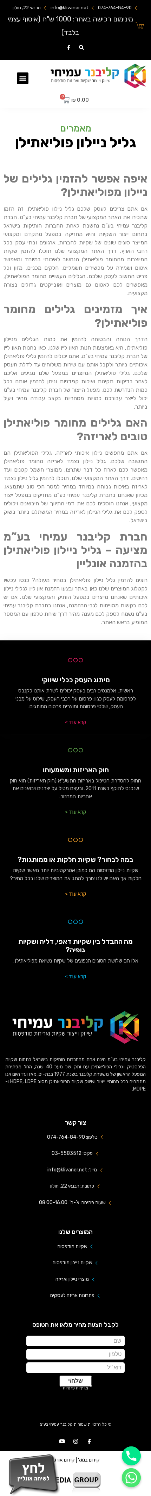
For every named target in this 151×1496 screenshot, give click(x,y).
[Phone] (131, 1455)
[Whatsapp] (131, 1477)
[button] (22, 78)
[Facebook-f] (69, 48)
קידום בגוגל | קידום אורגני (75, 1459)
